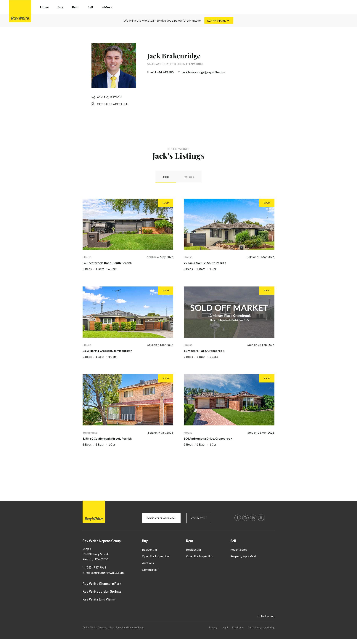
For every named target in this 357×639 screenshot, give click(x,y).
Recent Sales (238, 549)
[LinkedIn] (253, 518)
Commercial (150, 569)
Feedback (237, 627)
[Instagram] (245, 518)
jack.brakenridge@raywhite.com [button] (203, 72)
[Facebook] (237, 518)
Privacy (213, 627)
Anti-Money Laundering (261, 627)
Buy (145, 541)
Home (44, 7)
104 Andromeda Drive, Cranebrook (208, 438)
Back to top (267, 616)
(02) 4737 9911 (96, 567)
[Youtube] (261, 518)
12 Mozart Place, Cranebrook (204, 350)
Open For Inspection (155, 556)
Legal (225, 627)
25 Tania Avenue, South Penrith (205, 263)
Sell (233, 541)
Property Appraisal (243, 556)
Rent (189, 541)
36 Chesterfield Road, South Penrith (107, 263)
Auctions (148, 563)
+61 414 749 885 (162, 72)
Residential (149, 549)
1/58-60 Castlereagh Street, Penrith (107, 438)
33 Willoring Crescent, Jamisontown (107, 350)
